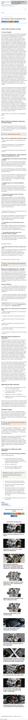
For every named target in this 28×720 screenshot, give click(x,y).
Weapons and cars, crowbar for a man (10, 2)
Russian (1, 719)
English (2, 12)
